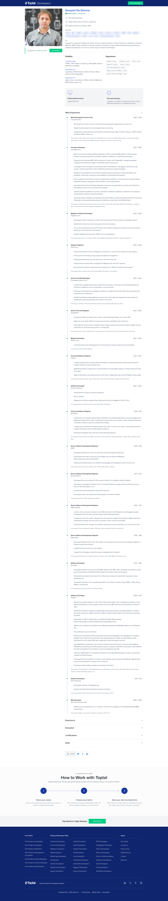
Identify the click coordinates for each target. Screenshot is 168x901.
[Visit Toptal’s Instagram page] (141, 883)
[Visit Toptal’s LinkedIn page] (125, 883)
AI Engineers (54, 860)
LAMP (123, 33)
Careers (123, 856)
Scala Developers (102, 864)
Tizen (117, 36)
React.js (86, 33)
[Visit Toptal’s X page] (130, 883)
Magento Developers (80, 867)
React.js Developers (103, 852)
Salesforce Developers (103, 860)
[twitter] (78, 753)
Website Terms (96, 892)
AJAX (101, 33)
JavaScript (94, 33)
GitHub (85, 36)
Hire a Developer (135, 3)
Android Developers (57, 864)
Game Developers (79, 845)
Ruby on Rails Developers (104, 856)
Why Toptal (124, 841)
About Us (124, 860)
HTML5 (79, 33)
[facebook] (82, 753)
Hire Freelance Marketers (33, 849)
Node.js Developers (80, 871)
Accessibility (106, 892)
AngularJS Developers (57, 867)
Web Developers (55, 852)
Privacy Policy (86, 892)
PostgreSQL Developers (104, 845)
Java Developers (78, 856)
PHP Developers (101, 841)
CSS (129, 33)
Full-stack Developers (57, 841)
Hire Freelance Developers (34, 841)
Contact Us (124, 845)
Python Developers (102, 849)
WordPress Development (73, 36)
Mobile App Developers (58, 856)
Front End (116, 33)
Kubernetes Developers (81, 864)
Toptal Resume (126, 852)
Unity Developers (102, 867)
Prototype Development (107, 36)
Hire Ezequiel (56, 51)
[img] (75, 13)
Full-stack (108, 33)
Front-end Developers (57, 845)
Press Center (125, 849)
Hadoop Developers (80, 849)
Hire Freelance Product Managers (36, 863)
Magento (135, 33)
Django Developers (56, 871)
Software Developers (57, 849)
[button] (104, 112)
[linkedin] (87, 753)
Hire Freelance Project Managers (36, 859)
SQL (73, 33)
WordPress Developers (103, 871)
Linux (96, 36)
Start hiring (97, 821)
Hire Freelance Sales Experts (34, 866)
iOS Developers (78, 852)
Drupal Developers (79, 841)
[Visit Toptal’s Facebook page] (136, 883)
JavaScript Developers (80, 860)
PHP (67, 33)
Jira (90, 36)
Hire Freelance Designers (33, 845)
